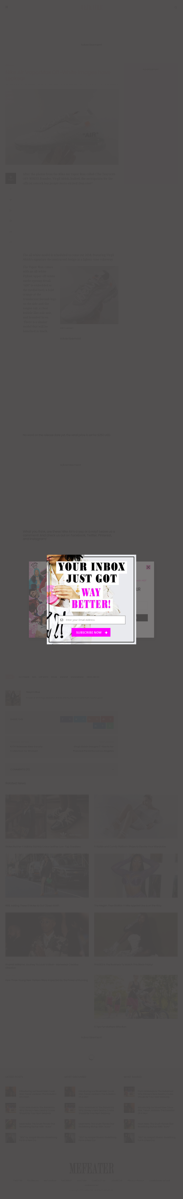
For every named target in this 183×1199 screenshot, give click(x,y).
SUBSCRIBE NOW (89, 632)
